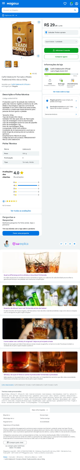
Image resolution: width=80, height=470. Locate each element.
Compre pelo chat (16, 442)
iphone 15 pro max (35, 397)
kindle (13, 397)
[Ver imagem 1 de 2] (22, 38)
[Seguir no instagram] (70, 243)
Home (5, 457)
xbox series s (67, 397)
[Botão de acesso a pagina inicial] (34, 3)
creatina (62, 396)
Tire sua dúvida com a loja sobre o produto (18, 229)
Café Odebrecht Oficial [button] (20, 84)
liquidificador (37, 401)
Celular (26, 399)
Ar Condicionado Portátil (38, 399)
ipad (43, 401)
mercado (12, 457)
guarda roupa (51, 401)
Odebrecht (26, 149)
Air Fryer (15, 396)
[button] (75, 10)
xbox (51, 396)
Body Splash (64, 399)
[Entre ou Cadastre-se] (76, 3)
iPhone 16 (21, 394)
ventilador (6, 399)
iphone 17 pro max (22, 397)
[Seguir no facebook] (66, 243)
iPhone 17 (14, 394)
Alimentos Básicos (31, 457)
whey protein (71, 396)
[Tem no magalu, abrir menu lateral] (3, 3)
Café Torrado (48, 385)
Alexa (23, 402)
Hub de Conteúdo (35, 394)
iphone (56, 396)
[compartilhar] (38, 56)
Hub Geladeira (57, 394)
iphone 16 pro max (26, 396)
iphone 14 (5, 396)
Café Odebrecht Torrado (22, 385)
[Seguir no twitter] (61, 243)
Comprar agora (61, 57)
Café (56, 385)
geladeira (36, 396)
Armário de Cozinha (13, 402)
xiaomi (75, 397)
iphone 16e (58, 397)
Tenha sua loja (44, 418)
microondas (5, 397)
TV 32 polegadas (43, 402)
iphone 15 (73, 394)
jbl (69, 399)
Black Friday (5, 394)
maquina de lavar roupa (23, 401)
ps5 (10, 396)
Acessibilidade (44, 422)
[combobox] (40, 10)
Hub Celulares (46, 394)
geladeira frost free (63, 401)
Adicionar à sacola (63, 50)
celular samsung (48, 397)
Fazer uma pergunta (21, 233)
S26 (27, 394)
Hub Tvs (66, 394)
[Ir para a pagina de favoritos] (65, 3)
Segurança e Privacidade (11, 425)
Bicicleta (56, 399)
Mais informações (38, 410)
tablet (49, 399)
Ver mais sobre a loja (61, 92)
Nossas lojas (44, 415)
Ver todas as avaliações (21, 211)
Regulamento (7, 422)
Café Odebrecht (37, 385)
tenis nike (11, 401)
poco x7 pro (44, 396)
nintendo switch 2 (17, 399)
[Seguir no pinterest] (74, 243)
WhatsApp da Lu (8, 418)
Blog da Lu (6, 415)
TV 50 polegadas (31, 402)
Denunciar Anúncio (51, 114)
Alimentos (20, 457)
